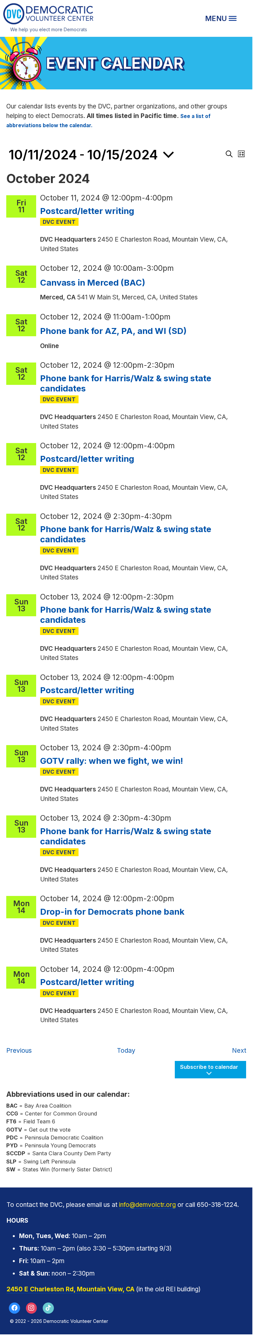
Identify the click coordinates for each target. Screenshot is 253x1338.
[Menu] (221, 18)
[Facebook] (14, 1308)
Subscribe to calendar (209, 1067)
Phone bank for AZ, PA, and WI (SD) (113, 331)
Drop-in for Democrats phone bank (112, 912)
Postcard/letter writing (87, 211)
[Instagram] (31, 1308)
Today (126, 1050)
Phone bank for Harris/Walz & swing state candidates (125, 383)
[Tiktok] (48, 1308)
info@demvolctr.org (147, 1205)
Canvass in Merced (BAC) (92, 282)
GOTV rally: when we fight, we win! (111, 761)
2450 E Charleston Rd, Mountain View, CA (70, 1289)
